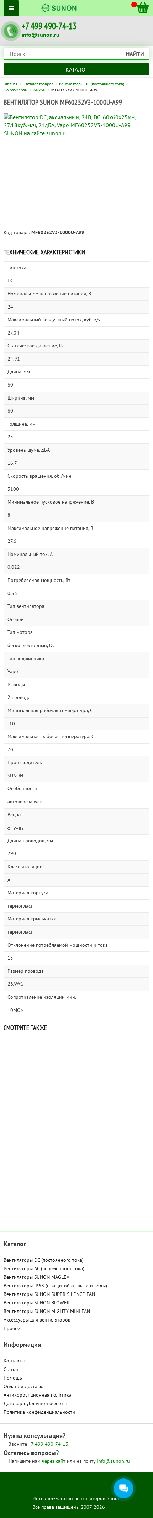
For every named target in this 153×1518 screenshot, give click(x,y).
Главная (11, 83)
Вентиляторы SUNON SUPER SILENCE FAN (49, 1294)
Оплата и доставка (24, 1386)
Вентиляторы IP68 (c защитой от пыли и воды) (55, 1285)
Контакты (14, 1360)
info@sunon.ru (40, 34)
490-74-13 (48, 1444)
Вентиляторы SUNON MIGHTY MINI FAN (47, 1311)
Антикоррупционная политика (38, 1395)
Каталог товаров (38, 83)
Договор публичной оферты (35, 1403)
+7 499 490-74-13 (49, 26)
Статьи (11, 1369)
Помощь (13, 1378)
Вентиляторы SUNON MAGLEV (36, 1277)
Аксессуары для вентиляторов (37, 1320)
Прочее (12, 1328)
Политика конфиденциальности (39, 1412)
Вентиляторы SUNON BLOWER (37, 1302)
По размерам (16, 90)
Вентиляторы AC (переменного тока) (44, 1268)
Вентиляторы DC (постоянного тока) (91, 83)
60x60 (39, 90)
